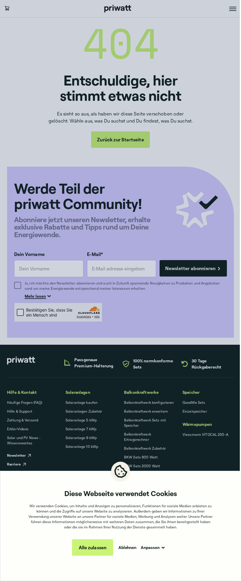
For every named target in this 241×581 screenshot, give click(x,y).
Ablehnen (127, 547)
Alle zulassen (92, 547)
